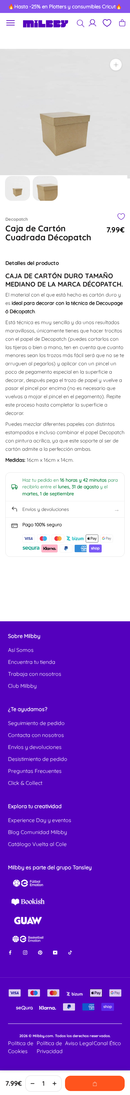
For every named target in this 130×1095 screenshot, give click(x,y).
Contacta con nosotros (36, 735)
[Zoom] (116, 64)
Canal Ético (107, 1043)
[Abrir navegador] (11, 23)
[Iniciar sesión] (92, 23)
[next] (119, 7)
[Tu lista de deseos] (106, 23)
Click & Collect (25, 783)
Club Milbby (22, 685)
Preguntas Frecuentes (35, 771)
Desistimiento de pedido (37, 759)
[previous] (12, 7)
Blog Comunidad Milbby (37, 832)
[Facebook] (10, 952)
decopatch (16, 219)
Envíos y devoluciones (35, 747)
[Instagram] (25, 952)
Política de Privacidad (50, 1047)
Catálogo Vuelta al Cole (37, 844)
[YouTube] (55, 952)
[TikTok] (70, 952)
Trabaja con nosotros (34, 673)
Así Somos (21, 650)
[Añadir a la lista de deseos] (121, 216)
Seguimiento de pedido (36, 723)
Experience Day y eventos (39, 820)
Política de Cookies (20, 1047)
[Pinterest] (40, 952)
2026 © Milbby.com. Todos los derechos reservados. (65, 1036)
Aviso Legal (79, 1043)
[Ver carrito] (122, 23)
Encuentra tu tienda (31, 662)
